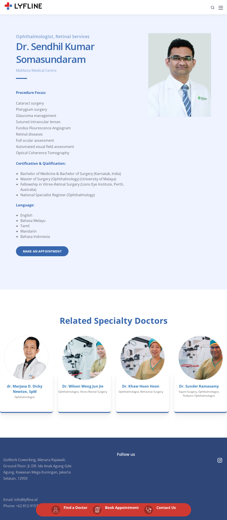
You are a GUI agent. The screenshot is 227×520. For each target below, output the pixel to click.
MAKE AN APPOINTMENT (42, 251)
